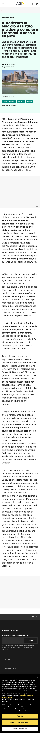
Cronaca (10, 17)
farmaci (21, 101)
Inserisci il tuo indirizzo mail (15, 635)
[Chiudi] (37, 677)
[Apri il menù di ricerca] (32, 4)
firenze (29, 101)
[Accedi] (37, 4)
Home (4, 17)
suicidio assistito (9, 101)
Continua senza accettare (19, 722)
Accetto (20, 716)
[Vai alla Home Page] (20, 3)
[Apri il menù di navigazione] (3, 4)
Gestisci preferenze (20, 729)
